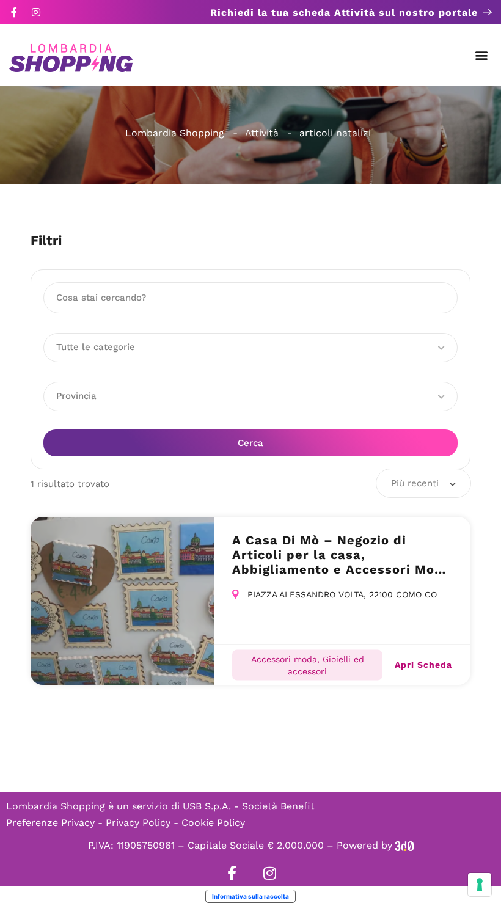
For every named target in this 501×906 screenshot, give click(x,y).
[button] (482, 55)
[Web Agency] (404, 845)
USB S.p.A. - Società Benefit (249, 806)
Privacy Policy (138, 822)
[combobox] (423, 483)
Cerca (250, 442)
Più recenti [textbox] (415, 483)
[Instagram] (36, 12)
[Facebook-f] (14, 12)
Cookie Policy (213, 822)
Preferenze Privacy (50, 822)
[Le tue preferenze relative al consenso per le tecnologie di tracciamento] (479, 884)
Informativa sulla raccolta (250, 896)
